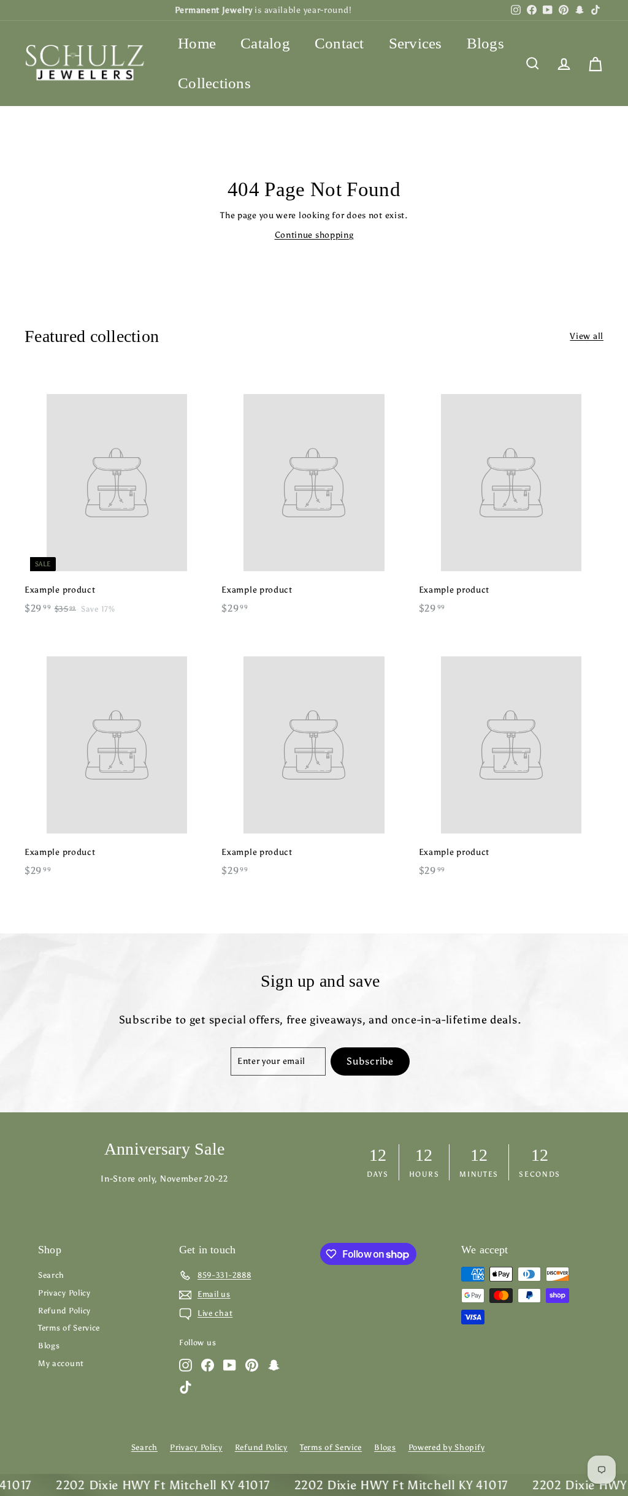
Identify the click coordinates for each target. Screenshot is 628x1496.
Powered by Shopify (446, 1447)
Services (415, 43)
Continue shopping (314, 235)
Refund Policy (64, 1310)
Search (51, 1275)
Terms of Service (69, 1327)
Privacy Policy (64, 1292)
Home (197, 43)
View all (586, 336)
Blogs (485, 43)
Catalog (265, 43)
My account (61, 1363)
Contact (339, 43)
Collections (214, 83)
